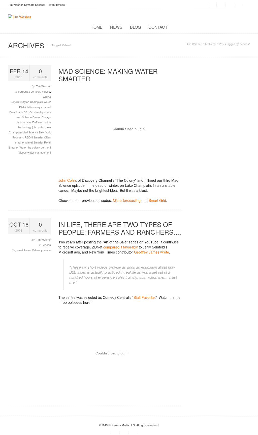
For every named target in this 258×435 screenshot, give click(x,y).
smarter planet (24, 142)
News (116, 27)
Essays (46, 117)
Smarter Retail (42, 142)
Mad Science (30, 132)
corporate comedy (29, 91)
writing (47, 97)
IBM (35, 122)
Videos (46, 91)
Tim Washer (194, 44)
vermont (46, 147)
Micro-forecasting (127, 200)
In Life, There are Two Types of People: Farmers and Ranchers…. (120, 228)
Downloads (16, 112)
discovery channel (39, 107)
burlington (23, 102)
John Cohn (67, 180)
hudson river (24, 122)
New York (45, 132)
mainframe (25, 250)
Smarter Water (18, 147)
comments (40, 73)
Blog (135, 27)
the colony (34, 147)
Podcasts (18, 137)
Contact (158, 27)
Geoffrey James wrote (151, 252)
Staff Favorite (144, 297)
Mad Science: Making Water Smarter (108, 74)
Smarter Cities (42, 137)
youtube (46, 250)
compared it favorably (120, 246)
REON (29, 137)
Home (96, 27)
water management (39, 152)
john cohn (38, 127)
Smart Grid (157, 200)
